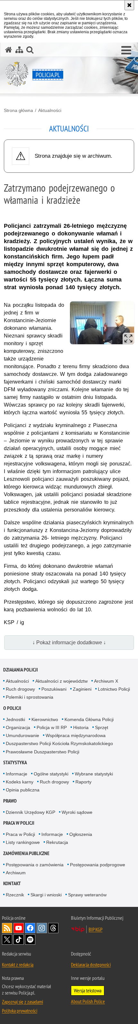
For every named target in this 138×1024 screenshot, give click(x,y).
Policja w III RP (52, 727)
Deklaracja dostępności (91, 964)
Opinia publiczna (22, 789)
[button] (126, 50)
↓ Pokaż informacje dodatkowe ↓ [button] (69, 642)
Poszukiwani (53, 689)
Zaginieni (82, 689)
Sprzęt (101, 727)
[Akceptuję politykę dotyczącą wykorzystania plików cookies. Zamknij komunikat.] (129, 5)
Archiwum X (106, 681)
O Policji (12, 708)
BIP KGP (95, 929)
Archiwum (16, 872)
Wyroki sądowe (77, 812)
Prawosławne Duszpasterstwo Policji (42, 751)
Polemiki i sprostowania (29, 697)
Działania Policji (20, 669)
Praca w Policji (18, 823)
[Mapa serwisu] (19, 50)
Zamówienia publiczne (26, 853)
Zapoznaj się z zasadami (22, 1001)
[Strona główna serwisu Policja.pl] (8, 50)
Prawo (10, 801)
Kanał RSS (7, 928)
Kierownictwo (44, 719)
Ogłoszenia (80, 834)
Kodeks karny (19, 781)
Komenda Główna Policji (89, 719)
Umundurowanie (22, 735)
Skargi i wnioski (46, 894)
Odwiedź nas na (18, 928)
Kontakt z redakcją (17, 964)
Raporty (83, 781)
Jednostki (15, 719)
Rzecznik (15, 894)
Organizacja (18, 727)
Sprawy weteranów (87, 894)
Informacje (16, 773)
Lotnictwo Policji (114, 689)
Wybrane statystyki (94, 773)
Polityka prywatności (19, 1010)
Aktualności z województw (61, 681)
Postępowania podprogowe (97, 864)
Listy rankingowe (23, 842)
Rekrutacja (57, 842)
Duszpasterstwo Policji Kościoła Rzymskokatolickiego (59, 743)
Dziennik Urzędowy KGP (30, 812)
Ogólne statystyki (51, 773)
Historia (81, 727)
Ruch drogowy (20, 689)
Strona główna (18, 110)
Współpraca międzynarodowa (76, 735)
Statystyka (15, 762)
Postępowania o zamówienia (35, 864)
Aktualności (49, 110)
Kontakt (12, 883)
